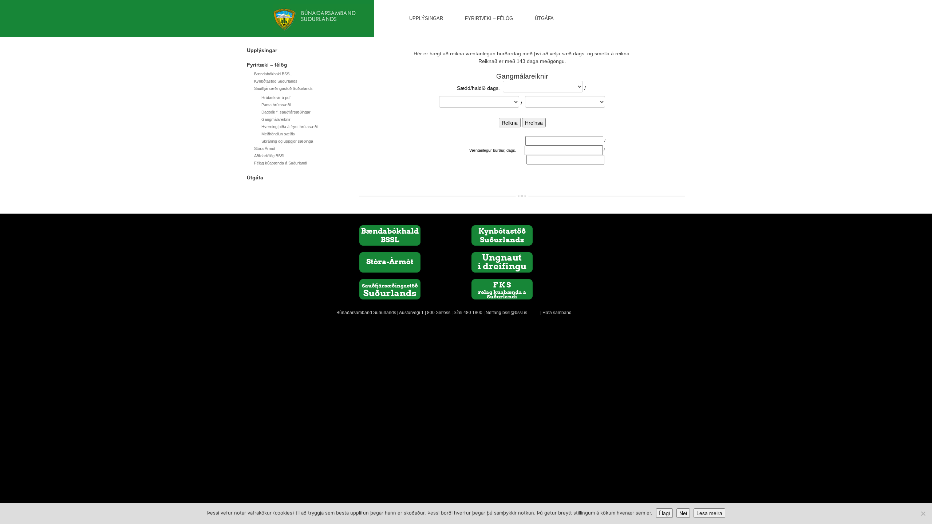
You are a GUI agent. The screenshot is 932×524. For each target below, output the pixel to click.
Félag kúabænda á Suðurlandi (280, 163)
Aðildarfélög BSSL (269, 156)
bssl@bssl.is (514, 312)
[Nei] (923, 513)
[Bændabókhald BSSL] (389, 235)
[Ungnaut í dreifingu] (502, 262)
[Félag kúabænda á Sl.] (502, 289)
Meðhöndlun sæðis (278, 134)
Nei (683, 513)
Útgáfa (544, 18)
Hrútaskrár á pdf (276, 97)
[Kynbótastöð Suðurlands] (502, 235)
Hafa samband (557, 312)
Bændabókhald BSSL (273, 74)
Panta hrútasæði (276, 105)
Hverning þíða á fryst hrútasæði (289, 126)
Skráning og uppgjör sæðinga (287, 141)
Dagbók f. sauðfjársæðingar (286, 112)
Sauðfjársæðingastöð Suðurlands (283, 88)
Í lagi (664, 513)
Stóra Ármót (264, 148)
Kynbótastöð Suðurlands (275, 81)
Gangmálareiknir (276, 119)
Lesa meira (709, 513)
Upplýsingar (426, 18)
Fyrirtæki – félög (489, 18)
